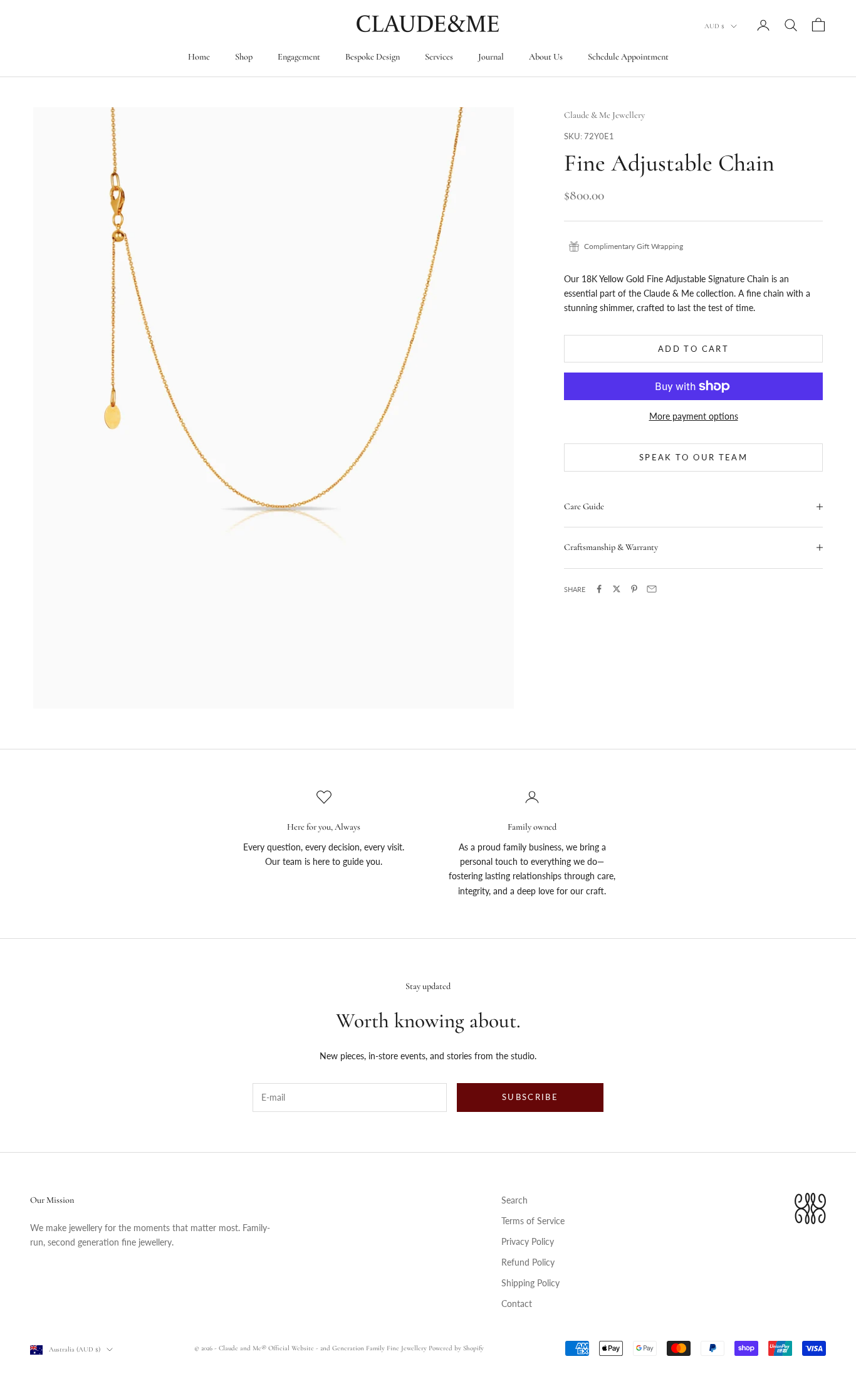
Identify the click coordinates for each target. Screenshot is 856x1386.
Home (199, 56)
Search (514, 1200)
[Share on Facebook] (599, 589)
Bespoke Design (372, 56)
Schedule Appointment (628, 56)
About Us (546, 56)
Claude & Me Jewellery (604, 115)
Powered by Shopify (456, 1348)
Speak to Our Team (693, 457)
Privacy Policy (527, 1241)
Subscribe (530, 1097)
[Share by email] (652, 589)
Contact (516, 1303)
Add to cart (693, 348)
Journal (491, 56)
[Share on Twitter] (617, 589)
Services (439, 56)
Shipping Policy (530, 1283)
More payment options (693, 416)
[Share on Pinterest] (634, 589)
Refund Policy (528, 1262)
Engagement (299, 56)
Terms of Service (533, 1220)
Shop (244, 56)
